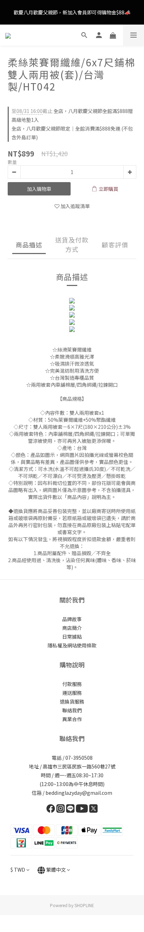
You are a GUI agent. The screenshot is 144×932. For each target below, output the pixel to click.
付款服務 (72, 683)
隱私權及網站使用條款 (72, 645)
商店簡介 (72, 627)
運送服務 (72, 692)
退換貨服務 (72, 701)
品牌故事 (72, 619)
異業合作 (72, 719)
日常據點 (72, 636)
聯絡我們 (72, 710)
